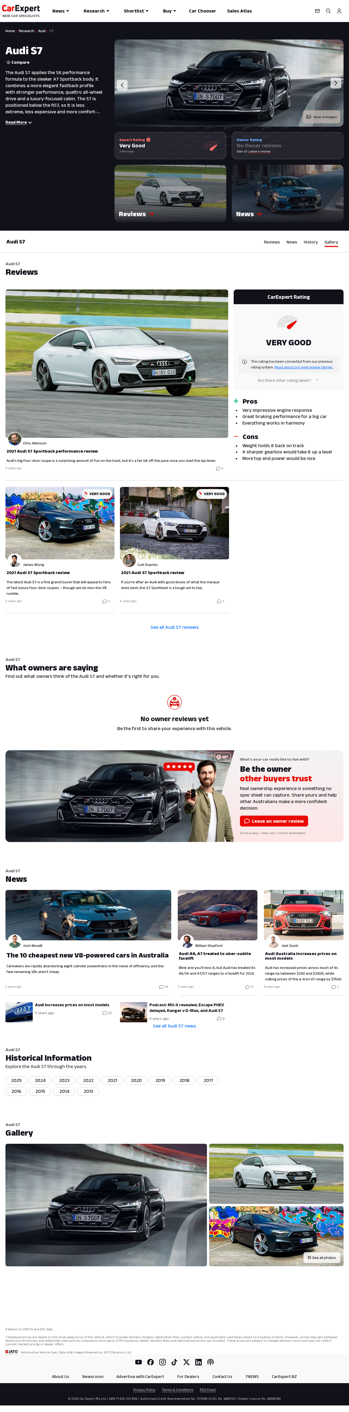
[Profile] (339, 10)
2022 (88, 1080)
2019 (160, 1080)
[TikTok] (174, 1362)
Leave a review (259, 151)
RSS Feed (208, 1389)
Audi (42, 31)
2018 (184, 1080)
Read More (16, 122)
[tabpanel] (174, 450)
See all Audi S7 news (174, 1026)
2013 (88, 1091)
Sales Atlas (239, 11)
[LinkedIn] (198, 1362)
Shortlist (134, 11)
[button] (170, 193)
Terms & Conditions (177, 1389)
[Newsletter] (317, 10)
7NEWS (252, 1376)
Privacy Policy (144, 1389)
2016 (16, 1091)
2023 (64, 1080)
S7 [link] (51, 31)
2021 (112, 1080)
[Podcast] (210, 1362)
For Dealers (188, 1376)
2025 (16, 1080)
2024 (40, 1080)
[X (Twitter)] (186, 1362)
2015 (40, 1091)
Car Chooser (202, 11)
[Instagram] (162, 1362)
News (58, 11)
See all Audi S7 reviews (175, 627)
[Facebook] (150, 1362)
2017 (208, 1080)
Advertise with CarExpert (140, 1376)
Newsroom (92, 1376)
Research (94, 11)
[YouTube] (138, 1362)
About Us (60, 1376)
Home (10, 31)
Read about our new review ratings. (304, 367)
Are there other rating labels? (284, 380)
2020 (136, 1080)
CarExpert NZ (284, 1376)
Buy (167, 11)
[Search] (328, 10)
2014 (64, 1091)
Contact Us (222, 1376)
